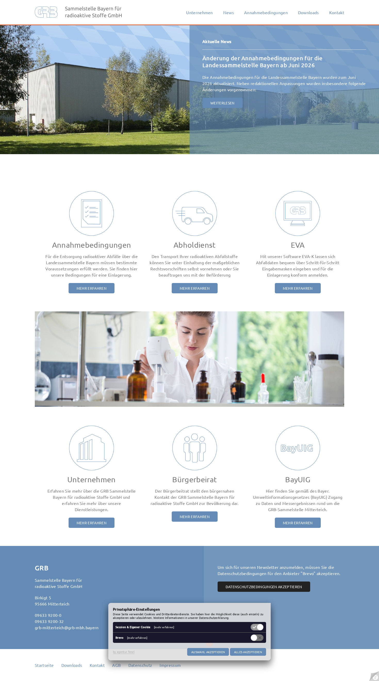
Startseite (44, 665)
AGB (116, 665)
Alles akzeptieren (248, 652)
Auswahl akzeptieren (208, 652)
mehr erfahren (91, 288)
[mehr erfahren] (164, 627)
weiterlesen (222, 103)
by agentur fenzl (124, 652)
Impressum (170, 665)
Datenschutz (140, 665)
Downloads (308, 12)
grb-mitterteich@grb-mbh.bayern (67, 627)
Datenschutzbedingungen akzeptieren (264, 586)
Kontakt (336, 12)
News (228, 12)
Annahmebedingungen (266, 12)
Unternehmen (199, 12)
